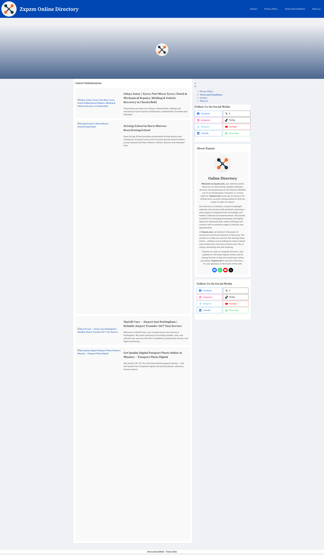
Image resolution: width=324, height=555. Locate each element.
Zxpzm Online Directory (49, 9)
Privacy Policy (171, 551)
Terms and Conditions (155, 551)
